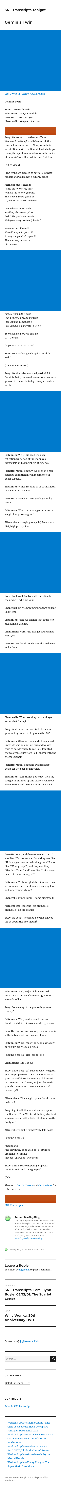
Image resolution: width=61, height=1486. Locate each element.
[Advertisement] (30, 60)
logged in (24, 1269)
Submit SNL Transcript (17, 1406)
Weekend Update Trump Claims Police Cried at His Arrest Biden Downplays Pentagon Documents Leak (29, 1426)
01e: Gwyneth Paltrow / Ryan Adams (25, 93)
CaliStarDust (45, 1185)
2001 (42, 1249)
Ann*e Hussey (25, 1185)
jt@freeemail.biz (29, 1341)
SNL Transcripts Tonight (25, 10)
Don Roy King (15, 1249)
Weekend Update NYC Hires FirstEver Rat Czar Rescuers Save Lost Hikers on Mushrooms (31, 1438)
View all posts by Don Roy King (28, 1238)
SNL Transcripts (14, 1205)
